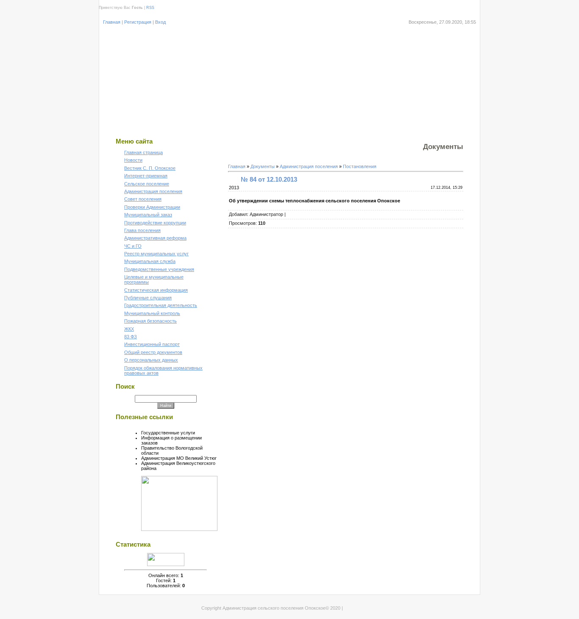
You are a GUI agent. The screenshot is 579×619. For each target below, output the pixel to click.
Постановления (359, 166)
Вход (160, 22)
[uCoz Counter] (165, 564)
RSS (150, 8)
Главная (111, 22)
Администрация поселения (309, 166)
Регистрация (137, 22)
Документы (263, 166)
